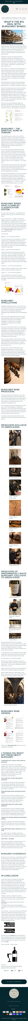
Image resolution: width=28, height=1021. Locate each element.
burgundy (8, 17)
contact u (12, 935)
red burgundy (16, 18)
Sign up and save (14, 1005)
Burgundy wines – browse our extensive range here (13, 85)
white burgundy (22, 18)
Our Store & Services (14, 1001)
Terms (25, 1018)
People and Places (8, 18)
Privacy (14, 1019)
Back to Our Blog (15, 981)
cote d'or (20, 17)
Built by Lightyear (19, 1018)
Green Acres (13, 967)
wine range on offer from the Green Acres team (12, 903)
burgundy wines (14, 17)
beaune (3, 17)
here (7, 941)
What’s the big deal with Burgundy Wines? (11, 966)
